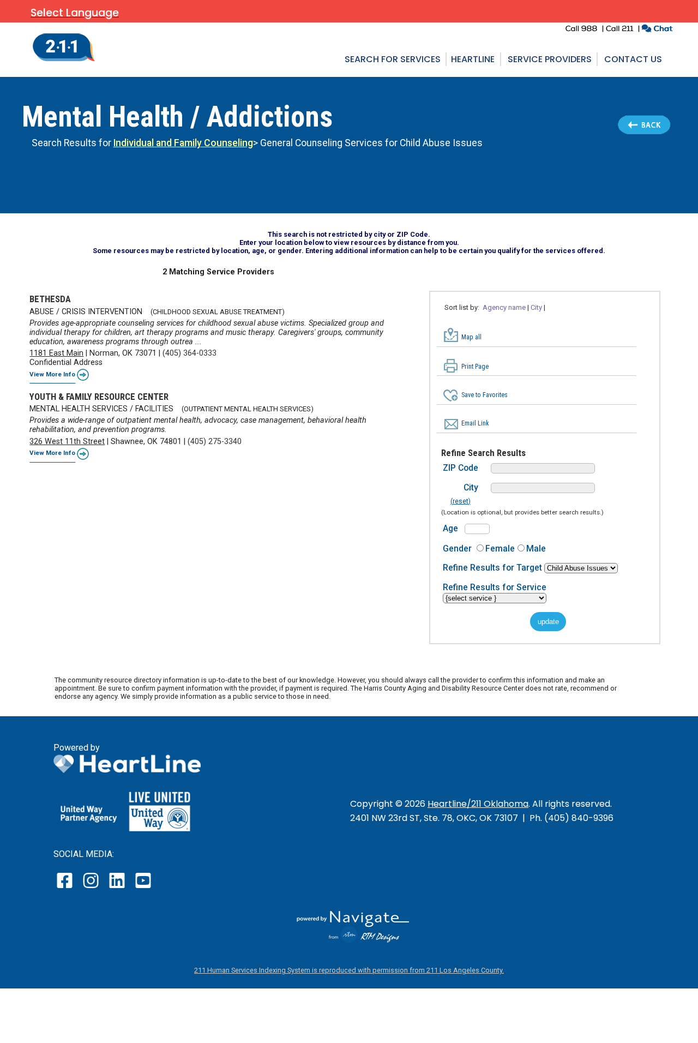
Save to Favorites (484, 395)
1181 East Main (56, 353)
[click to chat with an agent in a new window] (656, 30)
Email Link (475, 423)
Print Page (475, 366)
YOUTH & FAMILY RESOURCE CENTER (99, 396)
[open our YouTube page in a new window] (142, 888)
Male (536, 548)
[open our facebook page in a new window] (66, 888)
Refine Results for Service (494, 587)
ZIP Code (460, 468)
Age (450, 528)
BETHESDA (50, 298)
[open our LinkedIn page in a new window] (117, 888)
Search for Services (393, 59)
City (471, 487)
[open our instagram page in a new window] (91, 888)
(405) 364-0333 (189, 353)
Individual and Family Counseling (183, 142)
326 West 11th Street (67, 441)
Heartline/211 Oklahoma (478, 804)
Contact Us (633, 59)
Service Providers (550, 59)
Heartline (473, 59)
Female (500, 548)
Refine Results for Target (493, 567)
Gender (457, 548)
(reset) (460, 501)
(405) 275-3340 (215, 441)
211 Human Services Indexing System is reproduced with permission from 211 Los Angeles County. (349, 970)
